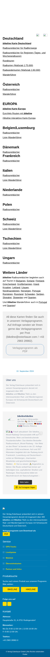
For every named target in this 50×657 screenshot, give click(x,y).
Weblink (9, 558)
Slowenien (18, 297)
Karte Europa (14, 109)
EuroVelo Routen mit (17, 113)
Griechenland (9, 284)
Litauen (25, 287)
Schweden (30, 294)
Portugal (36, 291)
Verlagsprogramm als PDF (25, 349)
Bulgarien (20, 281)
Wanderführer (9, 75)
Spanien (32, 297)
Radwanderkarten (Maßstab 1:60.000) (21, 70)
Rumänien (8, 294)
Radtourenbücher (11, 89)
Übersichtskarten (13, 563)
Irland (36, 284)
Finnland (40, 281)
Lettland (16, 287)
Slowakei (7, 297)
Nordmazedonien (11, 291)
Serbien (40, 294)
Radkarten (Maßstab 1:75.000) (18, 65)
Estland (30, 281)
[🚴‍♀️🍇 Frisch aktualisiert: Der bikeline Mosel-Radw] (25, 454)
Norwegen (26, 291)
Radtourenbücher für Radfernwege (20, 48)
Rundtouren (8, 60)
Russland (18, 294)
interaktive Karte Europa (19, 118)
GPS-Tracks (11, 547)
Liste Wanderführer (12, 137)
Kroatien (7, 287)
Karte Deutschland (17, 43)
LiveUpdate (11, 552)
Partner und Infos (14, 569)
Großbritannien (24, 284)
